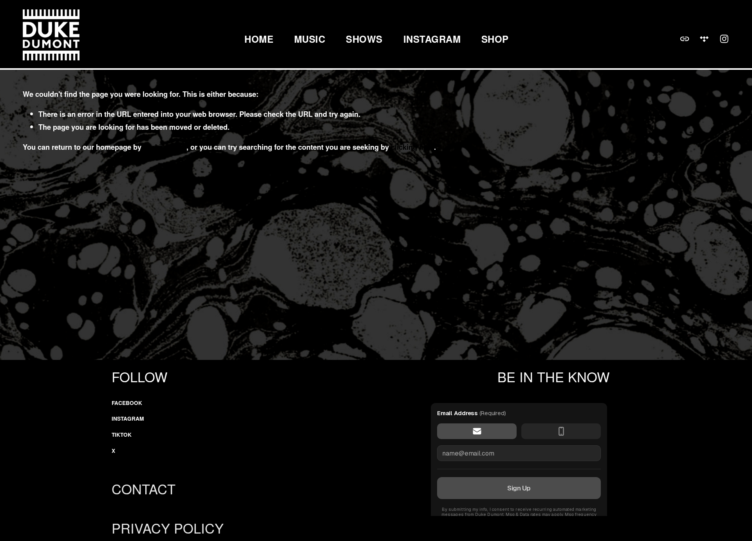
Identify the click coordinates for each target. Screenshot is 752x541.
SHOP (495, 38)
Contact (143, 488)
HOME (258, 38)
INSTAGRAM (432, 38)
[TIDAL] (704, 39)
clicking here (164, 147)
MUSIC (309, 38)
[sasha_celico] (724, 39)
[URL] (685, 39)
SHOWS (364, 38)
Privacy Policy (168, 528)
